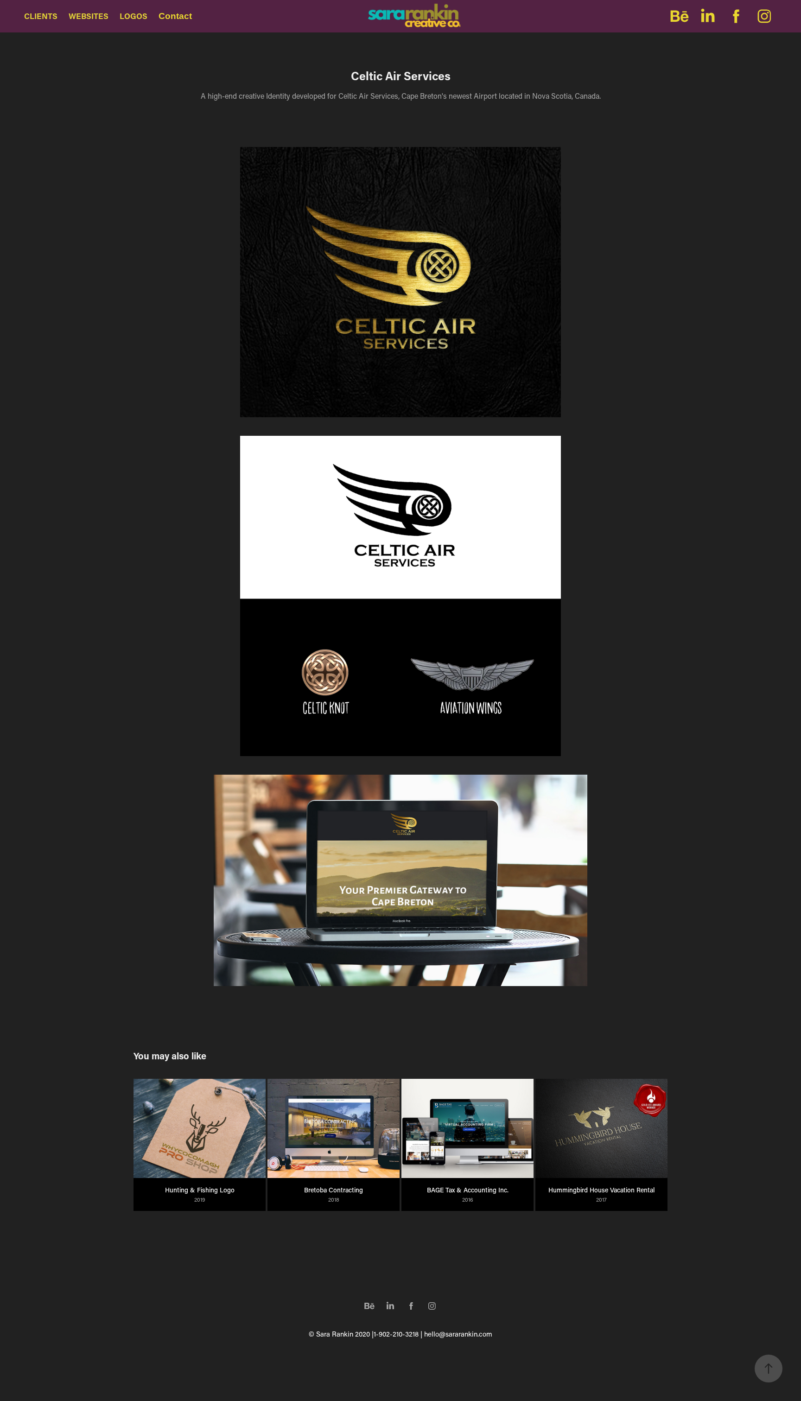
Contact (175, 16)
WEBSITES (88, 16)
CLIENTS (40, 16)
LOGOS (133, 16)
